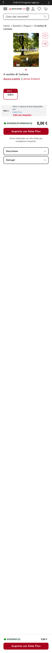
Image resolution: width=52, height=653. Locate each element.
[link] (27, 9)
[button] (45, 44)
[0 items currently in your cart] (45, 9)
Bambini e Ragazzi (22, 25)
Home (6, 25)
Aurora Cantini (11, 78)
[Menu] (6, 9)
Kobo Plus (17, 112)
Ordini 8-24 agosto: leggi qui (26, 2)
